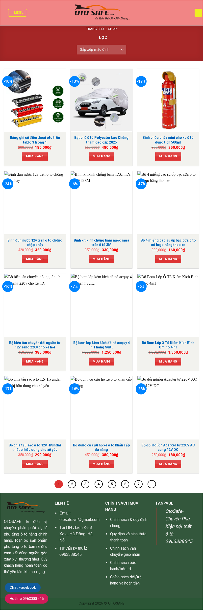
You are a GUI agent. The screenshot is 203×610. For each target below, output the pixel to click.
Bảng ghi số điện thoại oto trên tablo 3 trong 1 (35, 140)
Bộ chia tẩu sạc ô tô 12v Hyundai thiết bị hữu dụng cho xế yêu (35, 447)
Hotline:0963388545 (27, 598)
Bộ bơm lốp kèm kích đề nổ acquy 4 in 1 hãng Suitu (101, 345)
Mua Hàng (35, 156)
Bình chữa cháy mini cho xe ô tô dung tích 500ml (168, 140)
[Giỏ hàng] (199, 13)
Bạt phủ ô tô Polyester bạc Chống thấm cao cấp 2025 (101, 140)
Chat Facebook (23, 587)
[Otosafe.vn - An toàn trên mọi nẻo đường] (101, 13)
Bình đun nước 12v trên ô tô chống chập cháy (34, 242)
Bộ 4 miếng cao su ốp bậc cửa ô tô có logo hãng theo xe (168, 242)
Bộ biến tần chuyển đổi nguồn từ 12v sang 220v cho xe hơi (34, 345)
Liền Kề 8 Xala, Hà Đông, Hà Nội (76, 533)
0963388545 (70, 554)
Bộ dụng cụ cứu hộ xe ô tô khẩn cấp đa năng (101, 447)
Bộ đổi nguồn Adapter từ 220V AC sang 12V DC (168, 447)
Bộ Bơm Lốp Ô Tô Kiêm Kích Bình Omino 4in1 (168, 345)
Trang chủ (95, 29)
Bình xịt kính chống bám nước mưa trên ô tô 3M (101, 242)
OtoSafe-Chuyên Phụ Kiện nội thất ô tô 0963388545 (178, 526)
